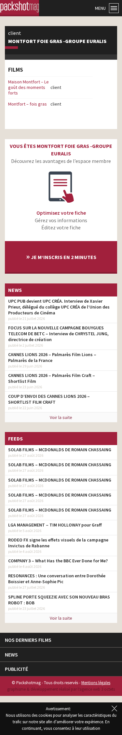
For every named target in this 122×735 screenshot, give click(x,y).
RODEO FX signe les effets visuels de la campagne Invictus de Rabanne (58, 543)
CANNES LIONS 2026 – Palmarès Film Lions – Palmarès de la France (52, 357)
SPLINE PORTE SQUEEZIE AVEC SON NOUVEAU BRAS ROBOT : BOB (59, 600)
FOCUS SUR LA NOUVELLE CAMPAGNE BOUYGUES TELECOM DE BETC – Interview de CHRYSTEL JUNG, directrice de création (58, 333)
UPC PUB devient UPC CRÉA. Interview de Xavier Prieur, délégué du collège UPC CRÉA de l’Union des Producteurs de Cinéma (59, 307)
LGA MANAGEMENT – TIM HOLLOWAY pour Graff (55, 525)
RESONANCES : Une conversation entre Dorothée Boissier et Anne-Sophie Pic (56, 578)
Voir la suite (61, 417)
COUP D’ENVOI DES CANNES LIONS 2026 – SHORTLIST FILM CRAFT (49, 399)
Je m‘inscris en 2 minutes (61, 256)
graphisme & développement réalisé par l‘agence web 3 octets (61, 689)
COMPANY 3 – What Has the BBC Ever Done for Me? (58, 561)
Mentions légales (95, 682)
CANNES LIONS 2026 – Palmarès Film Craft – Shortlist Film (51, 378)
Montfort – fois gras (27, 104)
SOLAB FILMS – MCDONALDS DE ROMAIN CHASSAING (59, 450)
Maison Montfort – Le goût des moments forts (28, 87)
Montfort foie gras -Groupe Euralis (57, 41)
